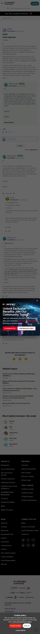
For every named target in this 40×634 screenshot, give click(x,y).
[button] (20, 630)
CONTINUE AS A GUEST (26, 328)
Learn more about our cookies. (22, 621)
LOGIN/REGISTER (9, 328)
